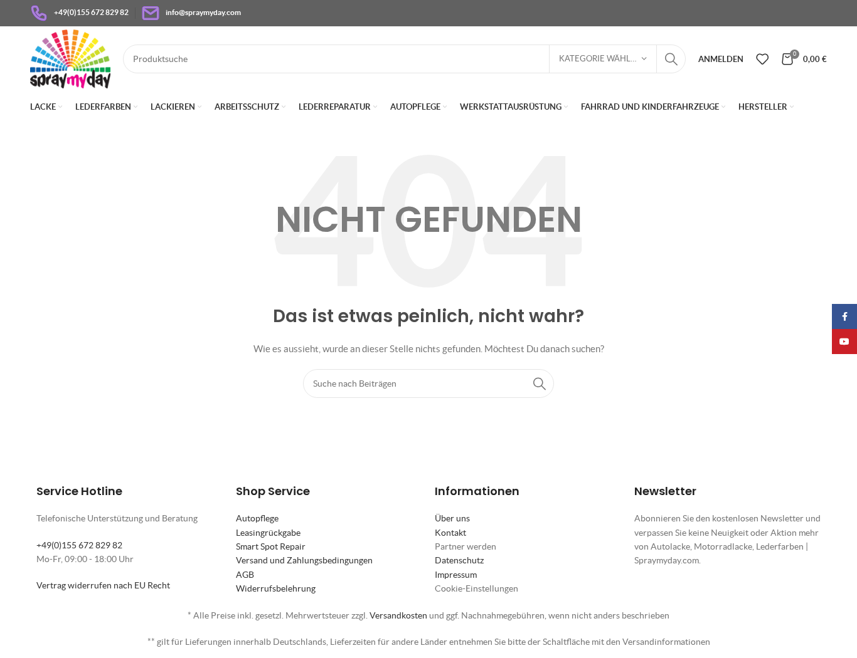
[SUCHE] (671, 58)
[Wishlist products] (762, 58)
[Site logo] (70, 58)
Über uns (452, 518)
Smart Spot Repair (271, 546)
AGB (245, 575)
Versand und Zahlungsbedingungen (304, 560)
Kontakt (450, 533)
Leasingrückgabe (268, 533)
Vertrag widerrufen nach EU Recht (103, 585)
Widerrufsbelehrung (276, 588)
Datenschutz (459, 560)
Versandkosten (398, 615)
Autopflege (257, 518)
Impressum (456, 575)
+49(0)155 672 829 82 (79, 545)
